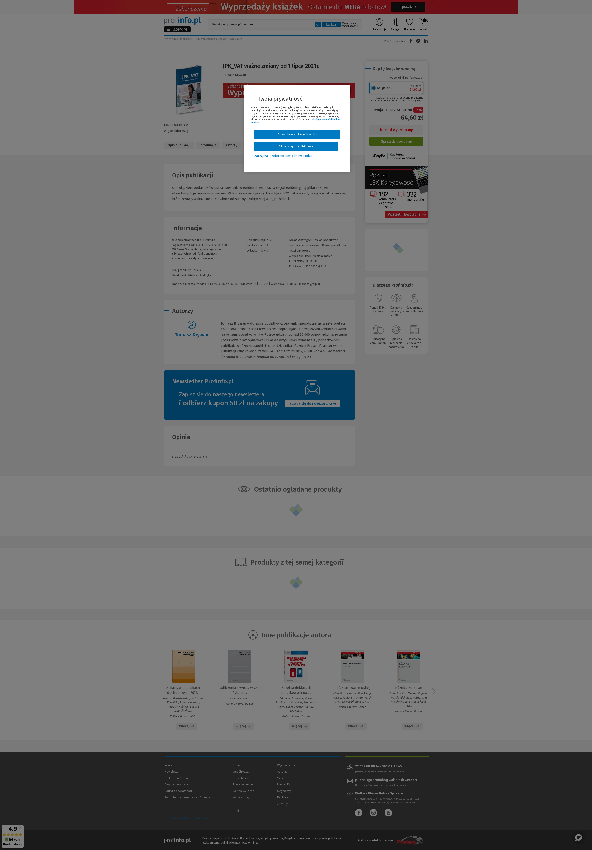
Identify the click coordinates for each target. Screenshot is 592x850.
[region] (297, 128)
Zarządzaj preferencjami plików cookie (283, 156)
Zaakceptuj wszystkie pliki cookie (297, 134)
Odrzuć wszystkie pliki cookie (295, 146)
